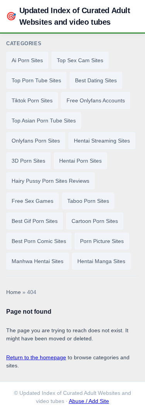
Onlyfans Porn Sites (36, 141)
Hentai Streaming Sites (102, 141)
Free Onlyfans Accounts (96, 100)
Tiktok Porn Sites (32, 100)
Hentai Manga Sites (101, 261)
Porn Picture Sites (102, 241)
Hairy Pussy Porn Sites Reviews (50, 181)
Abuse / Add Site (89, 401)
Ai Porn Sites (27, 60)
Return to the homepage (36, 357)
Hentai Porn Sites (80, 161)
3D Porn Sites (28, 161)
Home (13, 292)
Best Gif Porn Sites (35, 221)
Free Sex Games (32, 201)
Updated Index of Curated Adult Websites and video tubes (68, 16)
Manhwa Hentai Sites (37, 261)
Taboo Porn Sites (88, 201)
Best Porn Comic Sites (39, 241)
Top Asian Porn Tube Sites (44, 120)
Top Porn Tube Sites (36, 80)
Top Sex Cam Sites (80, 60)
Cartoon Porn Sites (95, 221)
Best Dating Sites (96, 80)
